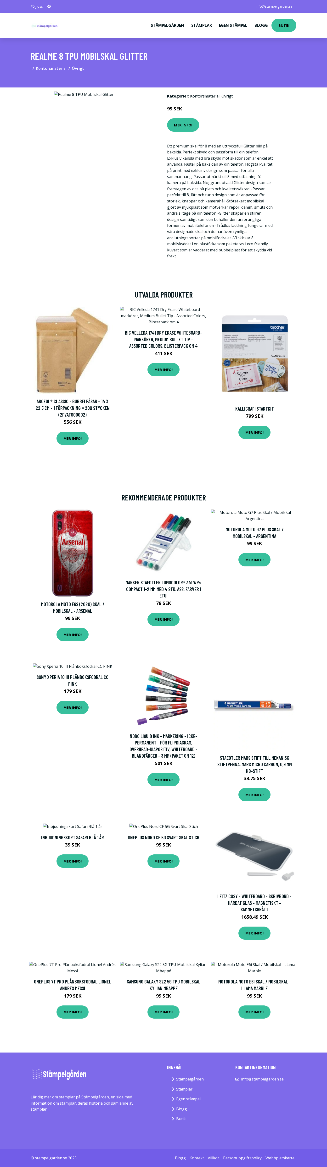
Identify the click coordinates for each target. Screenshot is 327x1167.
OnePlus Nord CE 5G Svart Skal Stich (163, 837)
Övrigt (78, 68)
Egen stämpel (233, 25)
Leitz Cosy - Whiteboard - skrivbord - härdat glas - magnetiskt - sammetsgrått (254, 902)
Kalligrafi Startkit (254, 409)
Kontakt (197, 1158)
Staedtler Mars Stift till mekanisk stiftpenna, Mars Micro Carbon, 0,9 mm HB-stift (254, 764)
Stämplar (201, 25)
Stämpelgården (167, 25)
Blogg (261, 25)
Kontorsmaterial (51, 68)
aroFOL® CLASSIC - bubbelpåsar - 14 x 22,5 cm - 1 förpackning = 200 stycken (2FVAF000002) (73, 407)
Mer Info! (183, 125)
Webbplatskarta (279, 1158)
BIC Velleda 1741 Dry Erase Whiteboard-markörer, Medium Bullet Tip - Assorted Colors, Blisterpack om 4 (163, 339)
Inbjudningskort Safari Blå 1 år (72, 837)
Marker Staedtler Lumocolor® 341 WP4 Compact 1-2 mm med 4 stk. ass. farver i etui (163, 588)
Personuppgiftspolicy (242, 1158)
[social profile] (49, 6)
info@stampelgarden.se (274, 6)
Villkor (213, 1158)
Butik (283, 25)
